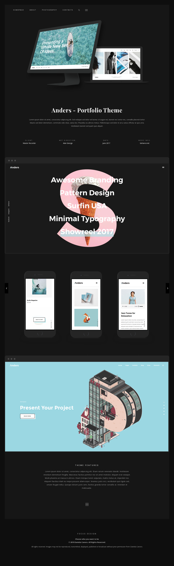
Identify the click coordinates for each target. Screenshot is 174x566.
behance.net (144, 143)
